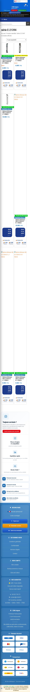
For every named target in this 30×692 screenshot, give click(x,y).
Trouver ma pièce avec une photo (11, 431)
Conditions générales (15, 541)
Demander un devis (16, 525)
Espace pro (16, 521)
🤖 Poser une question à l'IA (22, 10)
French (18, 1)
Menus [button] (5, 19)
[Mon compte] (27, 5)
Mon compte (15, 565)
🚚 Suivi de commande (7, 10)
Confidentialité (15, 545)
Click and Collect (15, 572)
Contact (15, 553)
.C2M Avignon (14, 7)
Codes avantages (15, 515)
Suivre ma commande (16, 530)
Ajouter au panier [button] (9, 75)
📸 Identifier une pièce (14, 10)
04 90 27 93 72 (16, 594)
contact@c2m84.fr (16, 597)
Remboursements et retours (15, 568)
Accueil (3, 33)
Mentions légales (15, 549)
